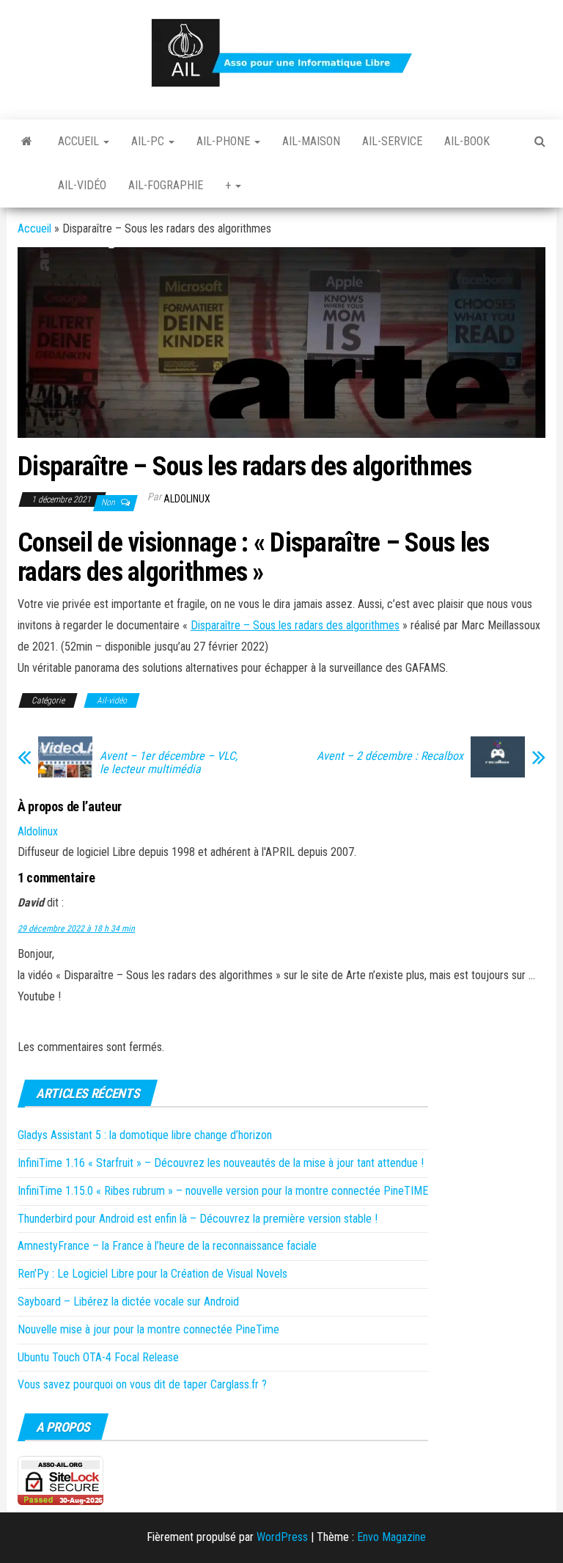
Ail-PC (149, 141)
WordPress (282, 1537)
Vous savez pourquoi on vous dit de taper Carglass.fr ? (142, 1384)
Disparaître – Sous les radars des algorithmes (295, 625)
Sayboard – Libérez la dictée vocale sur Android (128, 1301)
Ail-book (467, 141)
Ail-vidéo (82, 185)
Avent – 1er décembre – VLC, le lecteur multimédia (169, 763)
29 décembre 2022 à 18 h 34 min (76, 928)
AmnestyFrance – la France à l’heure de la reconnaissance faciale (167, 1246)
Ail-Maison (311, 141)
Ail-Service (392, 141)
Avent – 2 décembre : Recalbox (390, 756)
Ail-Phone (224, 141)
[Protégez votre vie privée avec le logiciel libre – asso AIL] (27, 142)
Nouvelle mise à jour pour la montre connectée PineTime (148, 1329)
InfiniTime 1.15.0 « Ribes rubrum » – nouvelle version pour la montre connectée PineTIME (223, 1191)
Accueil (80, 141)
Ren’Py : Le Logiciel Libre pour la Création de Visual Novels (152, 1274)
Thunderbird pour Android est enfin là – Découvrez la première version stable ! (198, 1219)
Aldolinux (186, 499)
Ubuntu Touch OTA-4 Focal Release (98, 1357)
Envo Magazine (391, 1537)
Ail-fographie (165, 185)
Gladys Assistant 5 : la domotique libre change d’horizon (145, 1135)
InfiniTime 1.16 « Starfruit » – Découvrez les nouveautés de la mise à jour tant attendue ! (221, 1163)
